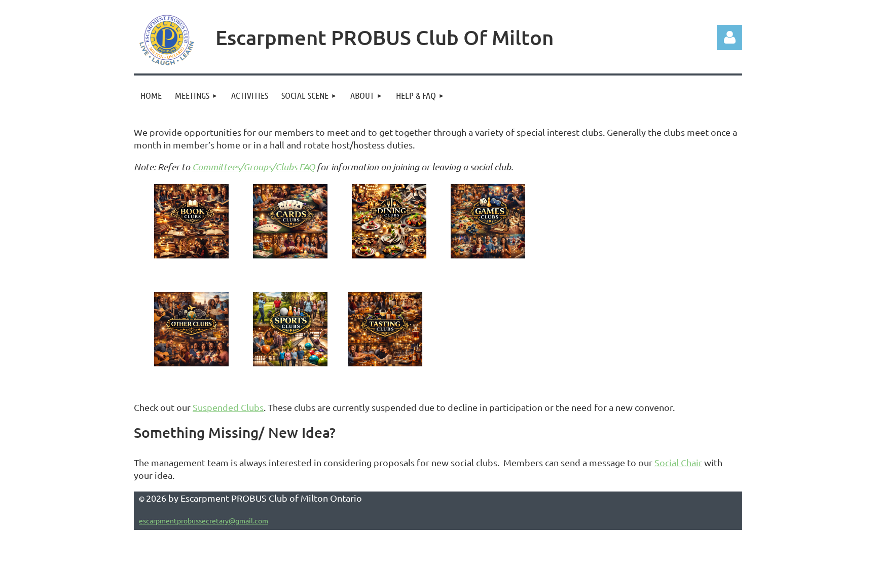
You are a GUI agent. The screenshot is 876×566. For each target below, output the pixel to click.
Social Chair (678, 462)
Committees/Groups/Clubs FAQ (253, 166)
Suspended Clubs (228, 407)
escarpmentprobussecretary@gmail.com (203, 520)
